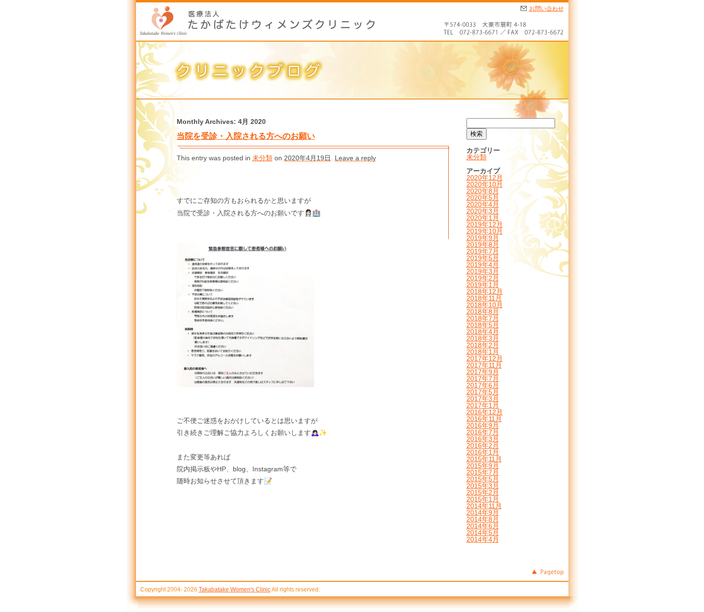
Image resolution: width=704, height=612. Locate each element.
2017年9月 (482, 372)
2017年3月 (482, 398)
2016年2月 (482, 445)
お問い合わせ (546, 8)
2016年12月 (484, 412)
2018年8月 (482, 311)
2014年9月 (482, 512)
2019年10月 (484, 231)
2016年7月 (482, 432)
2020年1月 (482, 218)
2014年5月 (482, 532)
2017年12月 (484, 358)
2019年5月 (482, 258)
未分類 (262, 158)
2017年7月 (482, 378)
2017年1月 (482, 405)
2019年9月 (482, 238)
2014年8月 (482, 519)
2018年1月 (482, 352)
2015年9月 (482, 465)
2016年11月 (484, 419)
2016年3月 (482, 439)
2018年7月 (482, 318)
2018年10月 (484, 305)
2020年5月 (482, 197)
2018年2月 (482, 345)
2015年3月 (482, 486)
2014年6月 (482, 526)
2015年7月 (482, 472)
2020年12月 (484, 177)
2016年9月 (482, 425)
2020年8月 (482, 191)
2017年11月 (484, 365)
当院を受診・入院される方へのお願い (246, 136)
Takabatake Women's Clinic (235, 589)
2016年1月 (482, 452)
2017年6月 (482, 385)
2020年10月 (484, 184)
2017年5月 (482, 392)
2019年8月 (482, 244)
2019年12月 (484, 224)
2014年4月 (482, 539)
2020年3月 (482, 211)
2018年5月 (482, 325)
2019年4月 (482, 264)
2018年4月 (482, 331)
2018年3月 (482, 338)
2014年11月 (484, 506)
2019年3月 (482, 271)
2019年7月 (482, 251)
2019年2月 (482, 278)
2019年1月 (482, 285)
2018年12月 (484, 291)
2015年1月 (482, 499)
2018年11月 (484, 298)
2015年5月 (482, 479)
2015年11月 (484, 459)
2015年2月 (482, 492)
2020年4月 (482, 204)
